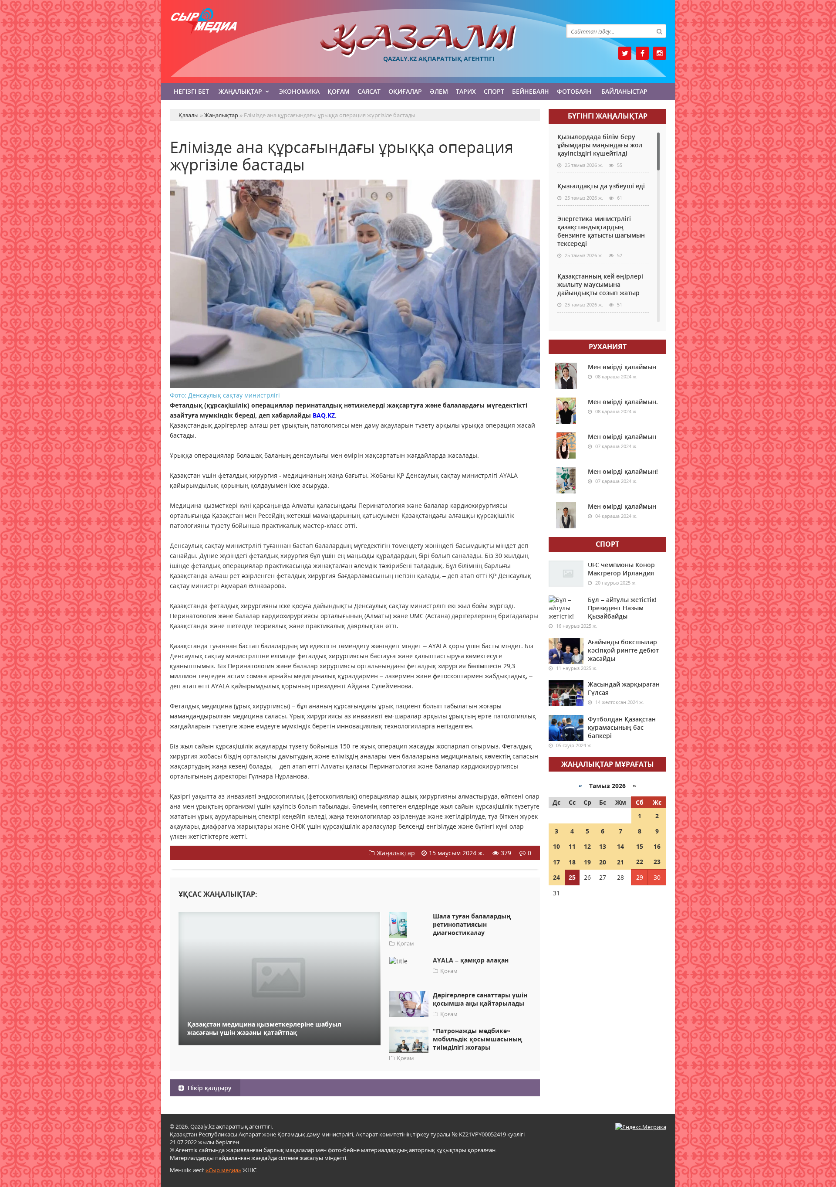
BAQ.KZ (324, 415)
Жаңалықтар (240, 91)
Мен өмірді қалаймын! (623, 471)
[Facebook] (642, 53)
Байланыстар (624, 91)
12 (587, 846)
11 (572, 846)
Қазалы (418, 41)
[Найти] (659, 30)
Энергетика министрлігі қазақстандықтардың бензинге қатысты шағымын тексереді (601, 231)
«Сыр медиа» (223, 1170)
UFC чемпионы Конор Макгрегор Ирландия (621, 569)
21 (620, 862)
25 (572, 877)
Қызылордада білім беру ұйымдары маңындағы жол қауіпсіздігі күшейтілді (600, 145)
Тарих (466, 91)
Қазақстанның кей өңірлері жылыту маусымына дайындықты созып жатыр (600, 284)
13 (602, 846)
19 (587, 862)
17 (556, 862)
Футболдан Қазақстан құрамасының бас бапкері (622, 727)
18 (572, 862)
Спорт (494, 91)
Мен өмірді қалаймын (622, 367)
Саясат (369, 91)
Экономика (299, 91)
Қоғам (338, 91)
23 (657, 861)
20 (602, 862)
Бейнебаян (530, 91)
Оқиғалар (405, 91)
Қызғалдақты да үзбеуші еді (601, 186)
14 (620, 846)
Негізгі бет (191, 91)
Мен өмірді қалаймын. (623, 402)
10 (556, 846)
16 (657, 846)
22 (639, 861)
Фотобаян (574, 91)
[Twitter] (624, 53)
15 (639, 846)
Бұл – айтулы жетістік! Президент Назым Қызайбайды (622, 607)
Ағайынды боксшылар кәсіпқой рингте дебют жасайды (623, 650)
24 (556, 877)
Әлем (439, 91)
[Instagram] (659, 53)
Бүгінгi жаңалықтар (607, 116)
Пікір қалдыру (209, 1088)
